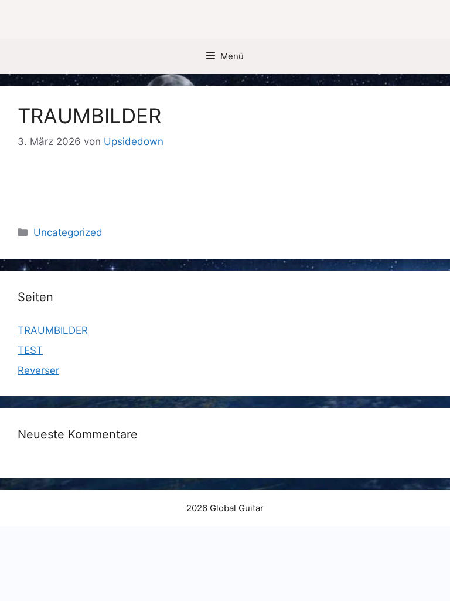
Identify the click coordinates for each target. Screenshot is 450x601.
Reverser (38, 370)
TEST (30, 350)
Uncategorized (68, 232)
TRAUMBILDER (89, 115)
